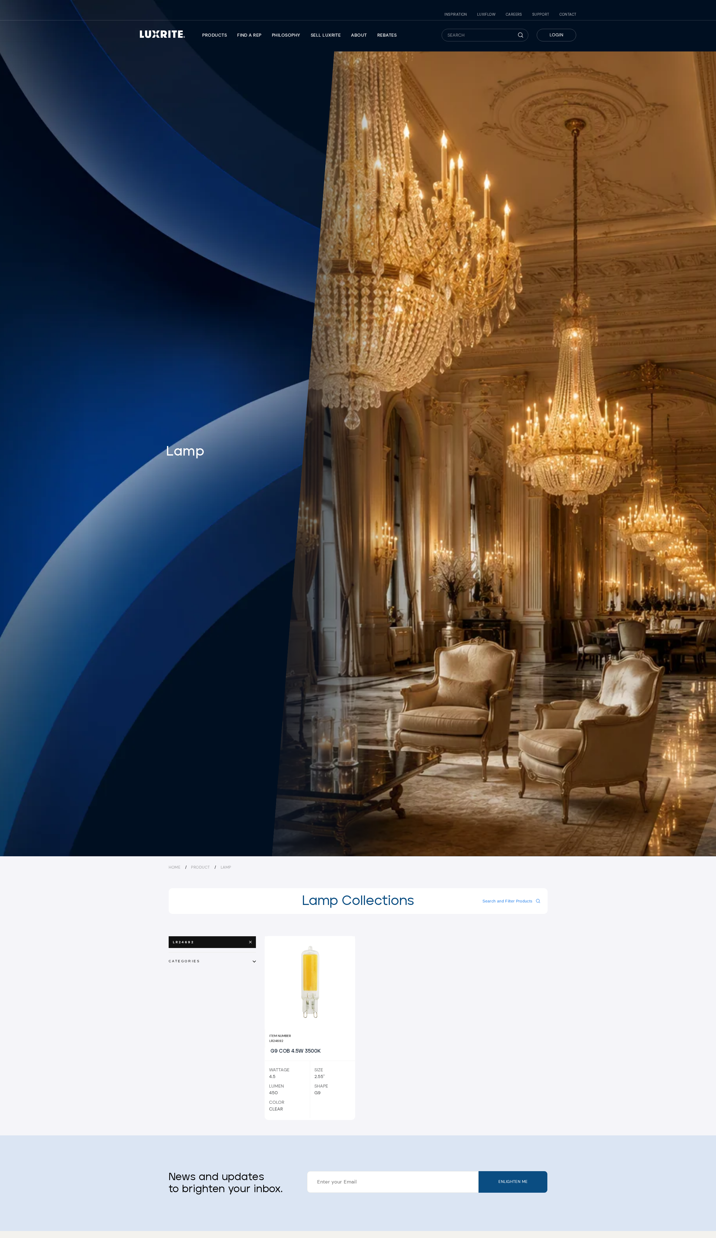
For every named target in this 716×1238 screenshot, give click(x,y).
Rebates (387, 35)
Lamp (226, 867)
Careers (514, 14)
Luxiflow (486, 14)
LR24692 (183, 942)
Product (200, 867)
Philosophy (286, 35)
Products (214, 35)
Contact (567, 14)
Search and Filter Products (507, 901)
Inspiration (455, 14)
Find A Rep (249, 35)
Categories (184, 961)
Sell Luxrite (326, 35)
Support (540, 14)
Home (175, 867)
